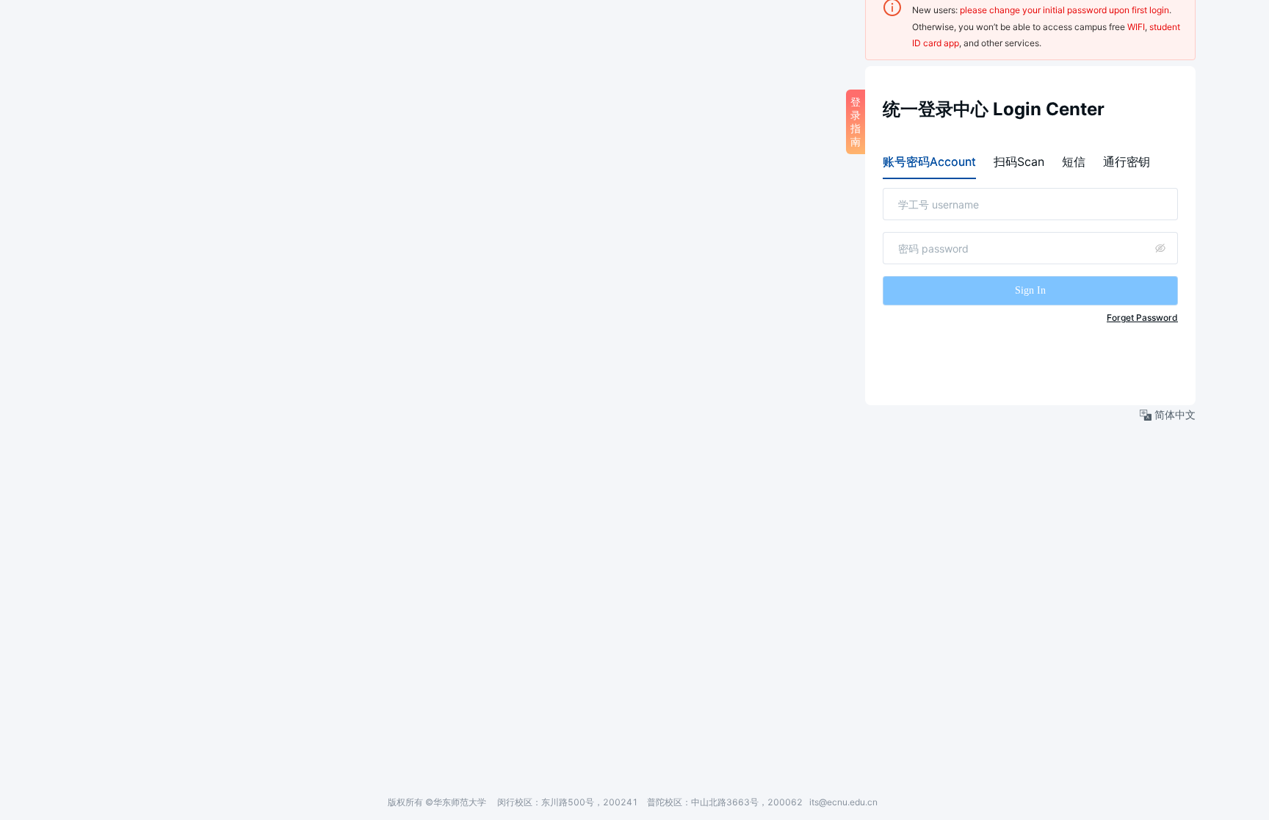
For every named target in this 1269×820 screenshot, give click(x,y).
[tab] (929, 161)
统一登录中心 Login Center (993, 109)
